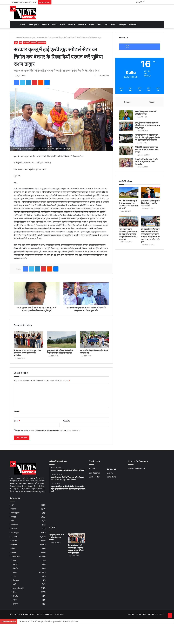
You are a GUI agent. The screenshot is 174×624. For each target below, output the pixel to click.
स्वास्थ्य (113, 24)
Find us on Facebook (136, 468)
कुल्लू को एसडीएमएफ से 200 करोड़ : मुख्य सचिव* (56, 537)
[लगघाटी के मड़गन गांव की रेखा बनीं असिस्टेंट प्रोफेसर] (126, 115)
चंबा (14, 576)
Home (18, 37)
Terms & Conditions (155, 614)
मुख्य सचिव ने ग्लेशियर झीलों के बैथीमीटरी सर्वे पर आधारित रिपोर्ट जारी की (150, 203)
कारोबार (91, 24)
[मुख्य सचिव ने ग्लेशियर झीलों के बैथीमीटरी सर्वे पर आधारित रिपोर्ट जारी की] (150, 192)
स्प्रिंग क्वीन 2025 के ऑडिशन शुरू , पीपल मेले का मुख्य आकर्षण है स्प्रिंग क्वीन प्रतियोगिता (27, 352)
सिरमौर (15, 596)
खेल (106, 24)
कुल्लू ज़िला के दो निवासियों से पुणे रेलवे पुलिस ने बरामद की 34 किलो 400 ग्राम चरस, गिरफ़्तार (147, 125)
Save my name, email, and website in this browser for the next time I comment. (48, 430)
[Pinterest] (34, 82)
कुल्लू (33, 37)
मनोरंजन (70, 24)
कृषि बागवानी (132, 24)
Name (17, 411)
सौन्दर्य (99, 24)
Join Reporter (94, 473)
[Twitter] (22, 82)
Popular (127, 102)
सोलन (15, 600)
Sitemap (130, 614)
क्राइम (54, 24)
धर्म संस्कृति (122, 24)
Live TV (110, 473)
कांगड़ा (15, 564)
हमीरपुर (15, 604)
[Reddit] (40, 82)
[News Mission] (23, 13)
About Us (92, 468)
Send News (111, 477)
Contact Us (111, 469)
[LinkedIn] (28, 82)
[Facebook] (16, 82)
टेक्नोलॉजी (81, 24)
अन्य (12, 505)
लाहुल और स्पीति (18, 588)
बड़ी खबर (22, 24)
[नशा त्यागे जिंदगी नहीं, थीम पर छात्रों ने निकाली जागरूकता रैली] (94, 339)
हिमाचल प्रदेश (33, 24)
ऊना (14, 560)
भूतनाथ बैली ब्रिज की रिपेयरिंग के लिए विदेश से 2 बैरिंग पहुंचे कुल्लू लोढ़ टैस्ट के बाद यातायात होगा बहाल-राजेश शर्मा (147, 137)
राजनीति (62, 24)
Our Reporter (94, 477)
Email (17, 421)
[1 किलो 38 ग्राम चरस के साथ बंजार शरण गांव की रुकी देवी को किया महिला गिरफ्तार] (126, 150)
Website (66, 421)
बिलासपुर (16, 580)
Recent (152, 102)
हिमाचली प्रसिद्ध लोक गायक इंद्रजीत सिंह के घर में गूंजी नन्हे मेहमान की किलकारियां (146, 161)
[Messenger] (47, 82)
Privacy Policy (141, 614)
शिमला (15, 592)
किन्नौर (15, 568)
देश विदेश (44, 24)
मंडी (14, 584)
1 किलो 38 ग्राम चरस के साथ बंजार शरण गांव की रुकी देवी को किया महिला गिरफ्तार (146, 149)
